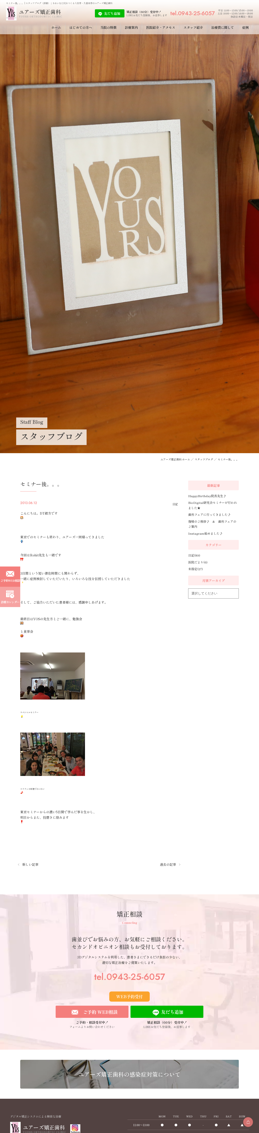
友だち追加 (112, 13)
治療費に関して (222, 27)
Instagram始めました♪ (205, 533)
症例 (245, 27)
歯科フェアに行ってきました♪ (209, 514)
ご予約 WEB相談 (100, 1012)
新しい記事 (30, 864)
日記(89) (194, 555)
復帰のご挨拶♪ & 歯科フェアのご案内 (212, 524)
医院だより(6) (197, 562)
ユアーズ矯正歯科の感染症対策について (129, 1074)
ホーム (56, 27)
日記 (175, 504)
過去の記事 (168, 864)
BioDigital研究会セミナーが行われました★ (212, 505)
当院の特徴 (108, 27)
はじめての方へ (80, 27)
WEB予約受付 (129, 997)
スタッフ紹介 (193, 27)
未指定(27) (195, 569)
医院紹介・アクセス (160, 27)
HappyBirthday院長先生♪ (207, 496)
